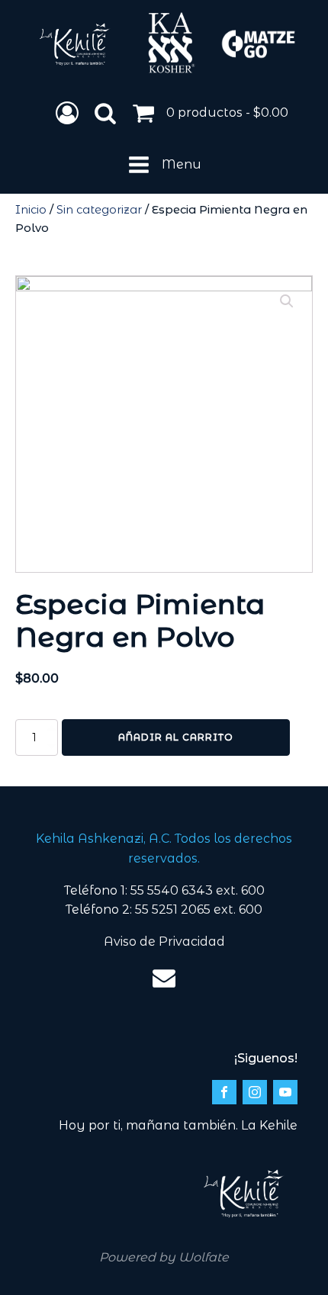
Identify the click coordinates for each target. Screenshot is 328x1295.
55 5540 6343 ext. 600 (197, 890)
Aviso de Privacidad (164, 941)
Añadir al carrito (175, 737)
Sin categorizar (99, 210)
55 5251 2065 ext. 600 (198, 909)
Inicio (31, 210)
